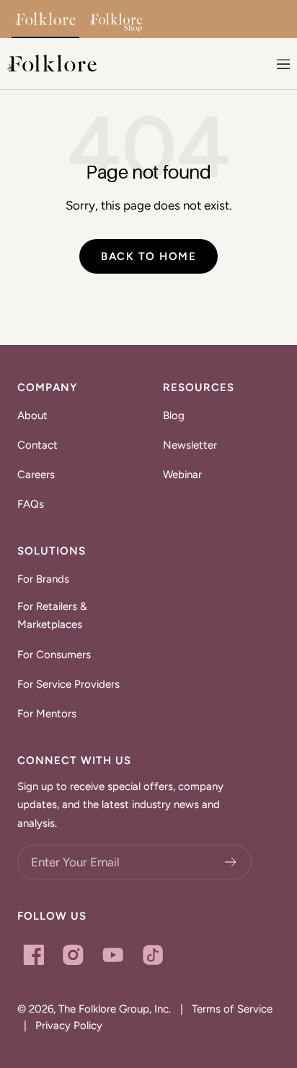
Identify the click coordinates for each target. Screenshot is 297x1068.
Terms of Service (232, 1008)
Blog (174, 415)
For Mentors (46, 713)
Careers (36, 474)
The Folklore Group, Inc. (114, 1008)
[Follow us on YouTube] (113, 954)
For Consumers (54, 654)
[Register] (231, 862)
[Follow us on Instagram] (73, 954)
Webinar (182, 474)
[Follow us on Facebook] (33, 954)
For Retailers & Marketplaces (52, 616)
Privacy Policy (68, 1025)
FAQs (30, 504)
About (32, 415)
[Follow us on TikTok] (152, 954)
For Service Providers (68, 684)
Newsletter (190, 445)
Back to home (148, 256)
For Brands (43, 579)
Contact (37, 445)
